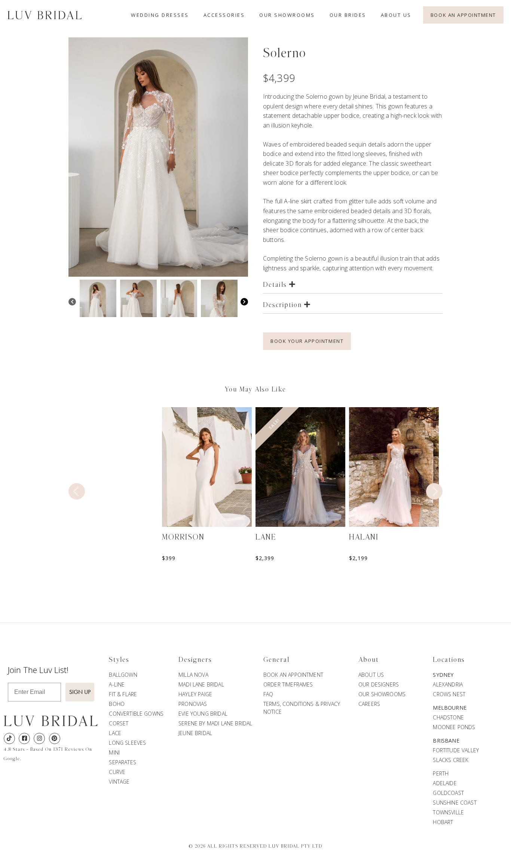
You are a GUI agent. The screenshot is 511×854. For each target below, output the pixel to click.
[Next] (244, 302)
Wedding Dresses (160, 15)
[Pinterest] (54, 738)
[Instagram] (39, 738)
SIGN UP (80, 691)
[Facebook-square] (24, 738)
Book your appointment (306, 341)
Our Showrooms (287, 15)
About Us (396, 15)
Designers (195, 660)
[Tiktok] (9, 738)
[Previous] (72, 302)
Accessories (224, 15)
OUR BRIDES (348, 15)
